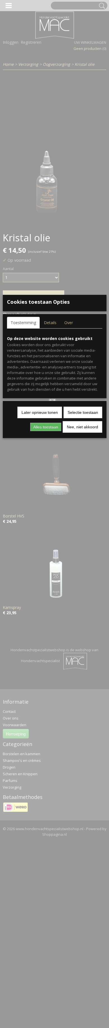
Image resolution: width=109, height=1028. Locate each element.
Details (50, 322)
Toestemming (23, 322)
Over (68, 322)
